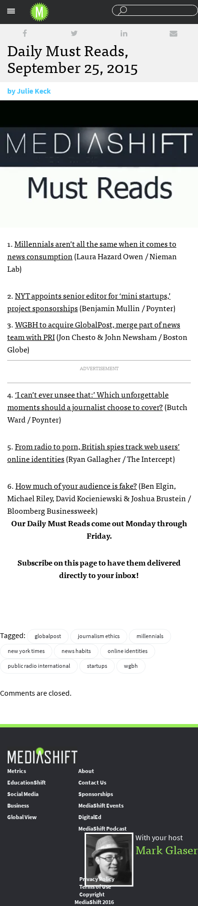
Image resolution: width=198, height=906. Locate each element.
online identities (128, 651)
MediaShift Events (101, 805)
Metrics (16, 771)
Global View (22, 817)
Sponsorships (95, 794)
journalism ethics (99, 636)
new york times (26, 651)
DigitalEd (89, 817)
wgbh (131, 666)
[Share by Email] (173, 33)
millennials (149, 636)
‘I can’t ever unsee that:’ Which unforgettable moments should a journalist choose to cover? (88, 400)
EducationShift (26, 782)
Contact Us (92, 782)
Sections (11, 11)
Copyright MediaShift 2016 (94, 898)
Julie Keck (34, 91)
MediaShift (42, 755)
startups (97, 666)
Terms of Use (95, 887)
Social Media (22, 794)
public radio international (39, 666)
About (86, 771)
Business (18, 805)
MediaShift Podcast (102, 829)
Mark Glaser (167, 849)
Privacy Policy (96, 879)
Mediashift (39, 12)
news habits (76, 651)
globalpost (48, 636)
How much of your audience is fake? (76, 485)
